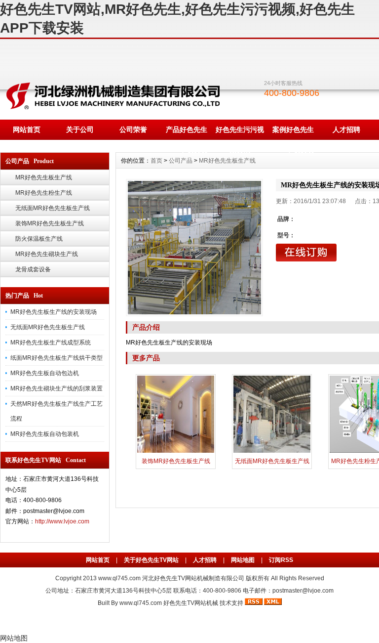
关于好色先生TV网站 (151, 560)
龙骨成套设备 (33, 269)
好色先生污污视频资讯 (240, 133)
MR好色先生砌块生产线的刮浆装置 (56, 388)
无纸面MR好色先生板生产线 (52, 208)
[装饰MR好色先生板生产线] (175, 451)
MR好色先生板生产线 (43, 177)
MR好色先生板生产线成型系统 (50, 342)
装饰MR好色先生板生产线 (49, 223)
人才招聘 (346, 129)
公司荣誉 (133, 129)
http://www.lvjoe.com (62, 521)
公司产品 (180, 160)
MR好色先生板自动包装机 (44, 433)
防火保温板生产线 (39, 238)
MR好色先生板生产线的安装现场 (53, 311)
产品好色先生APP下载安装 (186, 133)
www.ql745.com (119, 578)
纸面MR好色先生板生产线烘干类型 (56, 357)
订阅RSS (281, 560)
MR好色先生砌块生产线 (46, 254)
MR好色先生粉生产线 (43, 192)
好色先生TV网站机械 (190, 603)
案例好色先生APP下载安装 (293, 133)
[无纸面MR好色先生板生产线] (271, 451)
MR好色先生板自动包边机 (44, 373)
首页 (156, 160)
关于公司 (80, 129)
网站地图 (243, 560)
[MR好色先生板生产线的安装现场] (194, 247)
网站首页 (26, 129)
